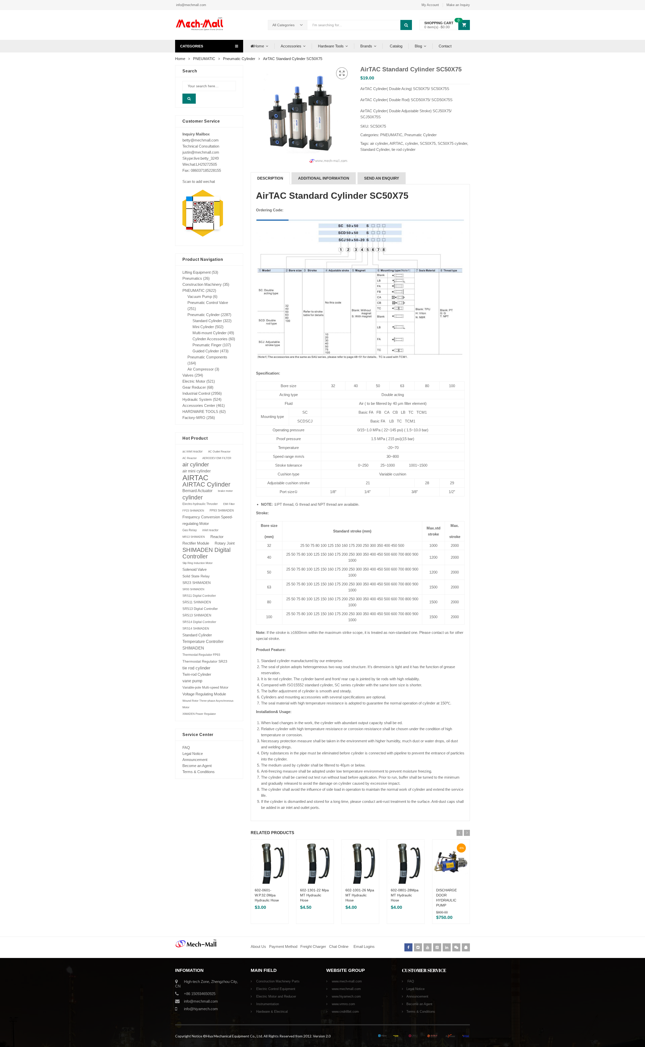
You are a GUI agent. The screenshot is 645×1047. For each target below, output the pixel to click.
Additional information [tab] (323, 178)
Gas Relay (189, 530)
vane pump (192, 681)
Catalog (395, 46)
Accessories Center (198, 405)
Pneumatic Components (207, 357)
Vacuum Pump (199, 296)
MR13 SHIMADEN (193, 536)
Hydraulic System (197, 399)
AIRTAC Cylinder (206, 484)
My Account (430, 5)
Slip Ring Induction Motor (197, 562)
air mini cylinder (196, 471)
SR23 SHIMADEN (196, 583)
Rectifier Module (195, 543)
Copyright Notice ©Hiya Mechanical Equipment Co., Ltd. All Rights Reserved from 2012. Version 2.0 (253, 1036)
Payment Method (283, 946)
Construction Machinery (202, 284)
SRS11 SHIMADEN (196, 602)
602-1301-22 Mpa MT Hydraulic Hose (314, 895)
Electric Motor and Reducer (275, 996)
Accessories (291, 46)
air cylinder (379, 143)
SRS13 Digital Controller (200, 609)
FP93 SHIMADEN (222, 510)
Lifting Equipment (196, 272)
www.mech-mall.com (346, 981)
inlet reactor (210, 530)
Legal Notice (192, 753)
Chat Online (338, 946)
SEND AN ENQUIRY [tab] (381, 178)
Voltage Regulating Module (204, 694)
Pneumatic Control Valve (207, 302)
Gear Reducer (194, 387)
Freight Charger (313, 946)
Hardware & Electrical (271, 1011)
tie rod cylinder (403, 149)
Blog (418, 46)
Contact (445, 46)
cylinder (411, 143)
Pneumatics (192, 278)
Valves (188, 375)
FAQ (186, 747)
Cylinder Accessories (210, 339)
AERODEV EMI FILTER (216, 458)
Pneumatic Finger (206, 345)
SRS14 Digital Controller (199, 622)
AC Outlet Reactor (219, 451)
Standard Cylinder (375, 149)
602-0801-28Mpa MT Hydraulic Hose (404, 895)
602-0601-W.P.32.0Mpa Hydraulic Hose (267, 895)
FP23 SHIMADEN (193, 510)
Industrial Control (196, 393)
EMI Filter (229, 503)
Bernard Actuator (197, 491)
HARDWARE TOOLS (200, 411)
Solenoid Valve (194, 569)
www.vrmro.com (343, 1004)
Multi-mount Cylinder (209, 333)
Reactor (216, 536)
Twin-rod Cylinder (196, 674)
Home (259, 46)
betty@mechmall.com (200, 140)
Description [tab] (270, 178)
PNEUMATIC (204, 58)
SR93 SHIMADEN (193, 589)
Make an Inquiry (458, 5)
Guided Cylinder (205, 351)
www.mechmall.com (346, 989)
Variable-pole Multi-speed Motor (205, 687)
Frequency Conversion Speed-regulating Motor (207, 520)
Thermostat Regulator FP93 (201, 655)
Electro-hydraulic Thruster (200, 504)
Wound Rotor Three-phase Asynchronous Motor (208, 704)
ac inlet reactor (192, 451)
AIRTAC (396, 143)
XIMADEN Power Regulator (199, 713)
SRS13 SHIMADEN (196, 615)
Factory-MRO (193, 417)
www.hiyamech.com (346, 996)
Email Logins (364, 946)
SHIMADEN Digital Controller (206, 553)
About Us (258, 946)
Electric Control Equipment (275, 989)
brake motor (225, 490)
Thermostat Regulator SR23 (204, 661)
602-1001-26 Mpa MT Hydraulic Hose (359, 895)
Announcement (194, 759)
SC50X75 (428, 143)
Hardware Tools (331, 46)
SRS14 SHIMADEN (195, 628)
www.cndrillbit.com (345, 1011)
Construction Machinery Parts (277, 981)
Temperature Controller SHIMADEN (202, 644)
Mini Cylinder (203, 327)
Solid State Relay (196, 576)
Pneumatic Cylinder (239, 58)
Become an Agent (197, 765)
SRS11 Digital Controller (199, 596)
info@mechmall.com (190, 5)
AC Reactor (189, 458)
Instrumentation (267, 1004)
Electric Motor (193, 381)
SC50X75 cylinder (452, 143)
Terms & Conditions (198, 772)
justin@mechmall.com (200, 152)
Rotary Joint (225, 543)
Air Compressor (200, 369)
